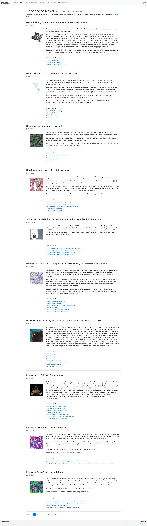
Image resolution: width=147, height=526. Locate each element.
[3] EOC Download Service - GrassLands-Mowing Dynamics (60, 305)
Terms (12, 524)
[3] (104, 52)
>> (55, 514)
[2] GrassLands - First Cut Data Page (54, 303)
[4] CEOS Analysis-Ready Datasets (54, 360)
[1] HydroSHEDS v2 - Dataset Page (54, 111)
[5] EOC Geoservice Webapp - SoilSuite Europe (57, 414)
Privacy (8, 524)
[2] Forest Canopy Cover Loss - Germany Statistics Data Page (61, 204)
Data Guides (64, 3)
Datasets (34, 3)
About (16, 3)
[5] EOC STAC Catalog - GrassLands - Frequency (57, 309)
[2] (110, 50)
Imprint (4, 524)
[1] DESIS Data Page (50, 354)
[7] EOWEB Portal (50, 366)
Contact (24, 524)
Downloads (52, 3)
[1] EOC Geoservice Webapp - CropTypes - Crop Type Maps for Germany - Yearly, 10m (67, 461)
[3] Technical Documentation (53, 115)
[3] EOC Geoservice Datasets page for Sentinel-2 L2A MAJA (60, 252)
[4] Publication (49, 161)
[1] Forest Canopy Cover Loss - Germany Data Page (58, 202)
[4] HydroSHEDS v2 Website (52, 117)
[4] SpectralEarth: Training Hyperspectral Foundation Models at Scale (63, 507)
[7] (50, 346)
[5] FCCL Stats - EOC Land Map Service (55, 210)
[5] (103, 194)
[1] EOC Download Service (52, 60)
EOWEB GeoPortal (141, 524)
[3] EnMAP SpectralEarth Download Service (56, 505)
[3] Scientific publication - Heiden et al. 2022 (56, 410)
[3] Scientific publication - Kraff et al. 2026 (56, 64)
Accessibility (18, 524)
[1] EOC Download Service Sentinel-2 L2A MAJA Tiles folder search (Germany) (65, 248)
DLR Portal (126, 524)
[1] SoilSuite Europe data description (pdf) (56, 406)
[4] (78, 103)
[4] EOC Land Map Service (52, 307)
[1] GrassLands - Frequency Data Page (55, 301)
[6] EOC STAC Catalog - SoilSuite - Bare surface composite (60, 416)
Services (27, 3)
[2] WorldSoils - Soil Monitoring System (55, 408)
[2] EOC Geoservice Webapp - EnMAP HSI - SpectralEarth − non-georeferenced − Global (67, 503)
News (21, 3)
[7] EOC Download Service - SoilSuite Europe (57, 418)
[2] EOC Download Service (52, 113)
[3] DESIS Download (50, 358)
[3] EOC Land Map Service (52, 159)
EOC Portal (132, 524)
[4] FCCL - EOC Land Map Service (54, 208)
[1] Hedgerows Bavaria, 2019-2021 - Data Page (57, 155)
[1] (87, 50)
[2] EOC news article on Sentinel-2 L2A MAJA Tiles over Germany (61, 250)
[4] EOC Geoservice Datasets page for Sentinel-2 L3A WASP (60, 254)
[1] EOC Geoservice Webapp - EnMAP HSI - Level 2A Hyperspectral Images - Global (66, 501)
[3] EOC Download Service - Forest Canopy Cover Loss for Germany (62, 206)
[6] (55, 291)
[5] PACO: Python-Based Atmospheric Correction (58, 362)
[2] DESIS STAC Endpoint (52, 356)
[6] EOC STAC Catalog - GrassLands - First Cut (57, 311)
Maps (42, 3)
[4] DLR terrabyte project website (54, 412)
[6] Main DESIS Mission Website (53, 364)
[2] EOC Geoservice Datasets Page (54, 62)
